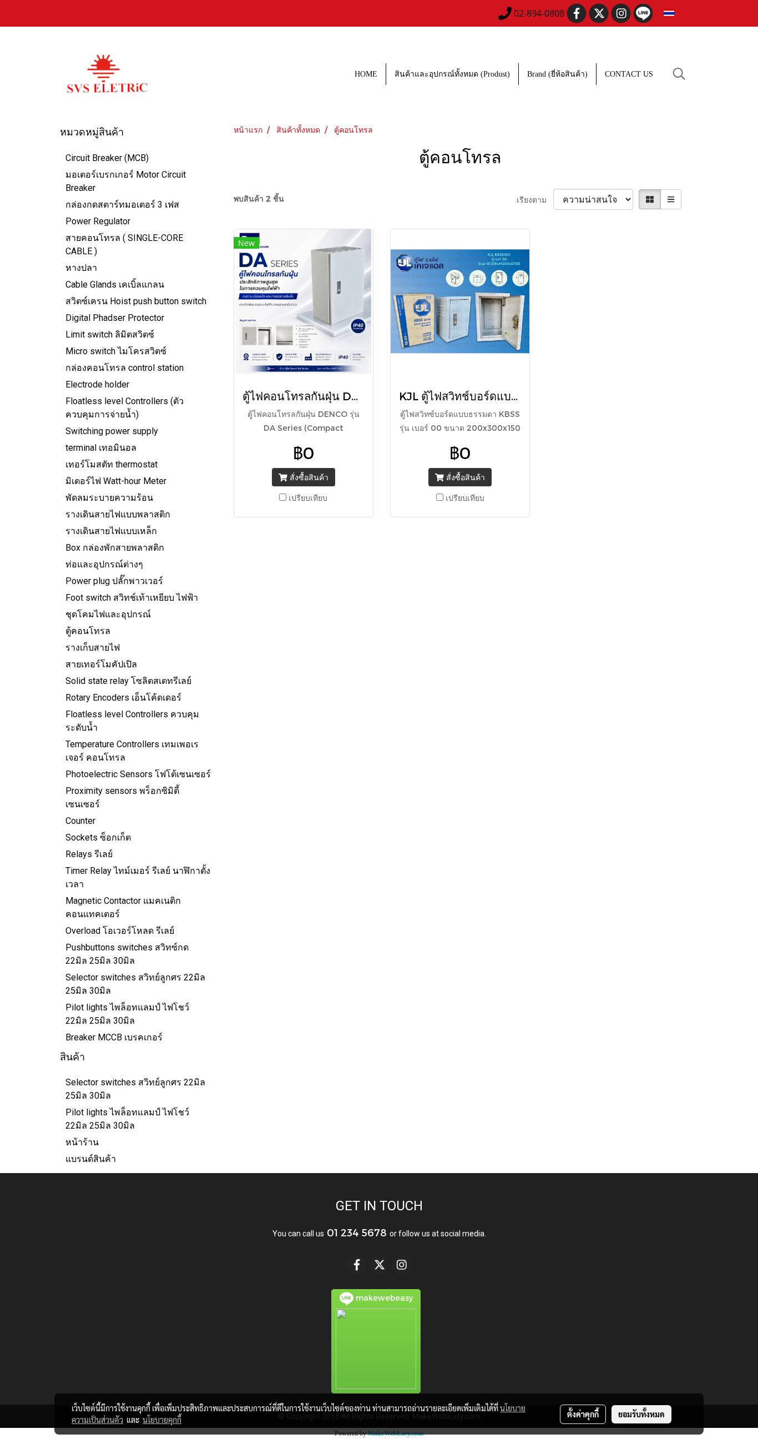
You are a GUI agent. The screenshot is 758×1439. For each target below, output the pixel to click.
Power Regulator (97, 221)
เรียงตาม (535, 199)
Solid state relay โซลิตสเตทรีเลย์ (128, 681)
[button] (679, 73)
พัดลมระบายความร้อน (109, 497)
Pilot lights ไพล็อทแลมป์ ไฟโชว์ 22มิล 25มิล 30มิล (127, 1014)
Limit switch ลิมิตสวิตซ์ (109, 334)
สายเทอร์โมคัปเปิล (101, 664)
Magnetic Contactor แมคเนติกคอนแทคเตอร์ (123, 907)
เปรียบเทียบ (308, 497)
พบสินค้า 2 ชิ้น (259, 198)
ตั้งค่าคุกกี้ (583, 1414)
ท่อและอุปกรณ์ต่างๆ (104, 564)
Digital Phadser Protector (114, 318)
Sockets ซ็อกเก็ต (98, 837)
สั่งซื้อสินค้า (308, 477)
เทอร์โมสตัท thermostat (111, 464)
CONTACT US (629, 74)
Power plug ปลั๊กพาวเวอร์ (114, 581)
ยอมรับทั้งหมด (641, 1414)
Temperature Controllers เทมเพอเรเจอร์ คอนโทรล (132, 751)
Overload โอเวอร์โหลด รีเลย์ (119, 930)
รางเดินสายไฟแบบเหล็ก (111, 531)
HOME (366, 74)
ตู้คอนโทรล (87, 631)
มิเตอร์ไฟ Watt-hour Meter (115, 481)
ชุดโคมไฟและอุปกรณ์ (108, 614)
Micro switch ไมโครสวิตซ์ (115, 351)
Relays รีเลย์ (89, 854)
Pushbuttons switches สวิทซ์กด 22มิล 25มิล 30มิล (127, 954)
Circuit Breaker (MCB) (107, 158)
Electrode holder (97, 384)
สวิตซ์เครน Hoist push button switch (135, 301)
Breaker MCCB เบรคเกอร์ (114, 1037)
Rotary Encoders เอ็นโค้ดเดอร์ (123, 697)
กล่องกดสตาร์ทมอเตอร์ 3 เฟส (122, 204)
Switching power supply (111, 431)
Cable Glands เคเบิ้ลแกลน (114, 284)
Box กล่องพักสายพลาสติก (114, 547)
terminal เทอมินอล (101, 447)
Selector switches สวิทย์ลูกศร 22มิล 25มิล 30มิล (135, 984)
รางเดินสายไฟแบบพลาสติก (117, 514)
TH (680, 13)
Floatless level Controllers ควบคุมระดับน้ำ (132, 721)
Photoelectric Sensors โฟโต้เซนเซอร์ (138, 774)
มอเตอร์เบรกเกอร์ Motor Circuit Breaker (125, 181)
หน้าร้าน (82, 1142)
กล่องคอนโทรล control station (124, 368)
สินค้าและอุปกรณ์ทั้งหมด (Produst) (452, 74)
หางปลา (81, 268)
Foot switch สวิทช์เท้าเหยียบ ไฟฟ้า (131, 597)
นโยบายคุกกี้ (162, 1420)
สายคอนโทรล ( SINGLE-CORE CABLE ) (124, 244)
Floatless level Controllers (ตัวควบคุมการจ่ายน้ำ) (124, 408)
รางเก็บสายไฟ (92, 647)
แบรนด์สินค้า (90, 1159)
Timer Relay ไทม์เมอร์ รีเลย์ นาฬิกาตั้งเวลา (137, 877)
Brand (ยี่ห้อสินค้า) (557, 74)
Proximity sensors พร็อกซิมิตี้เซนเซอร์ (122, 797)
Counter (80, 821)
